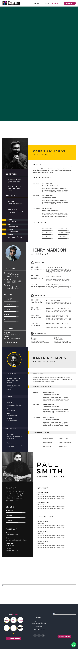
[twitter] (39, 635)
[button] (73, 644)
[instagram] (43, 635)
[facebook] (35, 635)
